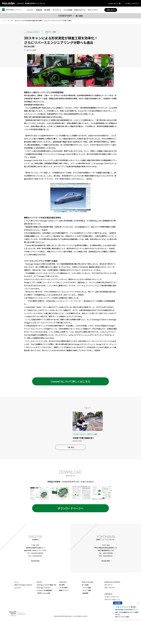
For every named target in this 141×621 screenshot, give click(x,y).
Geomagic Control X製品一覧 (46, 585)
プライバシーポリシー (111, 600)
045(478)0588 (107, 553)
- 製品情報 (85, 593)
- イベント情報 (86, 588)
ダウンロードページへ (70, 508)
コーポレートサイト (110, 597)
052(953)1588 (36, 553)
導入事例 (10, 20)
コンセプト (17, 588)
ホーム (4, 20)
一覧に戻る (70, 447)
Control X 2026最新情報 (44, 590)
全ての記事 (85, 585)
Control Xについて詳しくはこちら (70, 381)
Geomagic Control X (43, 588)
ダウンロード (108, 585)
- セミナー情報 (86, 590)
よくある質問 (63, 588)
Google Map (35, 560)
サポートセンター (109, 588)
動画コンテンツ (64, 590)
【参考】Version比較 (43, 593)
